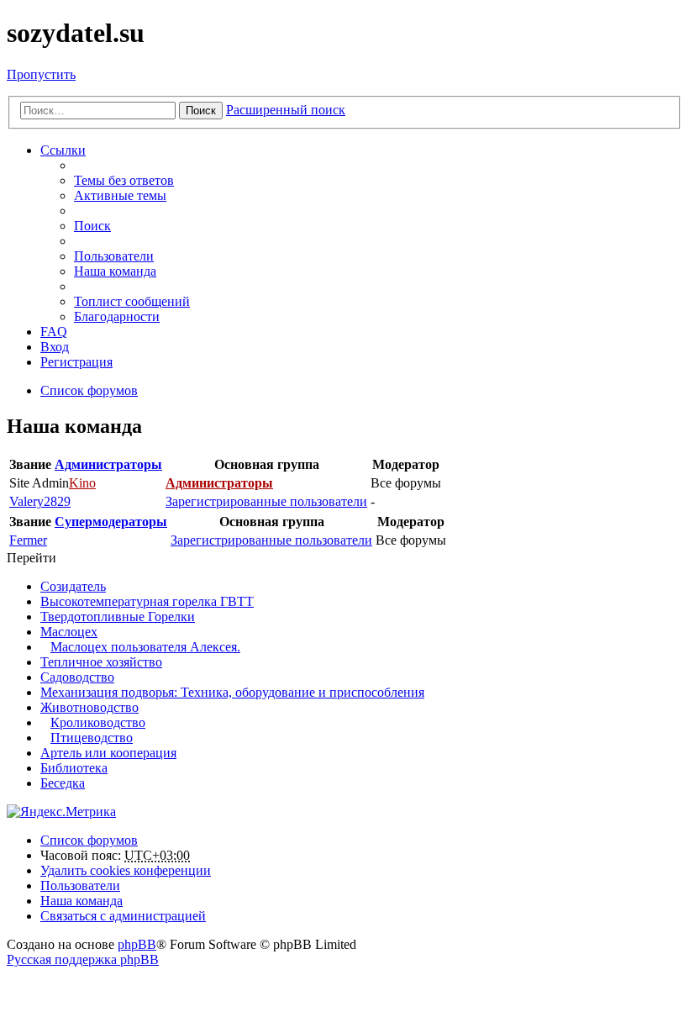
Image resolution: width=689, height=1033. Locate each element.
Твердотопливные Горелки (117, 616)
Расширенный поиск (285, 110)
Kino (82, 483)
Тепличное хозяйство (101, 662)
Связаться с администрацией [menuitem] (123, 916)
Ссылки (63, 150)
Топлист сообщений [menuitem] (132, 301)
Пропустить (41, 74)
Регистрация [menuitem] (76, 362)
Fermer (28, 540)
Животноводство (89, 707)
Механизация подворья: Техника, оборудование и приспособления (232, 692)
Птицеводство (91, 737)
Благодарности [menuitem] (117, 316)
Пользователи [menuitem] (114, 256)
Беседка (62, 783)
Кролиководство (97, 722)
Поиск (201, 110)
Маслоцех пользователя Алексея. (145, 647)
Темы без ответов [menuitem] (124, 180)
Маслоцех (68, 632)
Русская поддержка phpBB (83, 959)
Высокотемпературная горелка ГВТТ (147, 601)
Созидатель (73, 586)
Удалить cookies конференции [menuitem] (125, 870)
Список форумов (89, 840)
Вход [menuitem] (54, 347)
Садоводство (77, 677)
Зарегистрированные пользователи (266, 501)
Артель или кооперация (108, 753)
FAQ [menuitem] (53, 331)
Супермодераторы (111, 521)
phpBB (137, 944)
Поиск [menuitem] (92, 226)
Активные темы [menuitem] (120, 195)
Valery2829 (40, 501)
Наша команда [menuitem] (115, 271)
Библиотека (74, 768)
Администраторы (108, 464)
